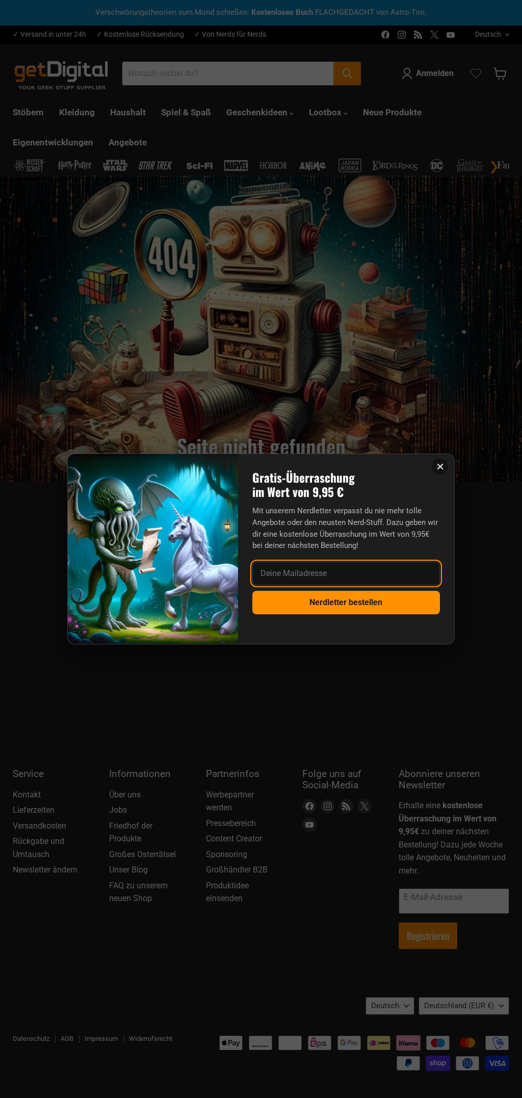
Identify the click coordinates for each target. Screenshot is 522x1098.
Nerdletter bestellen (345, 602)
